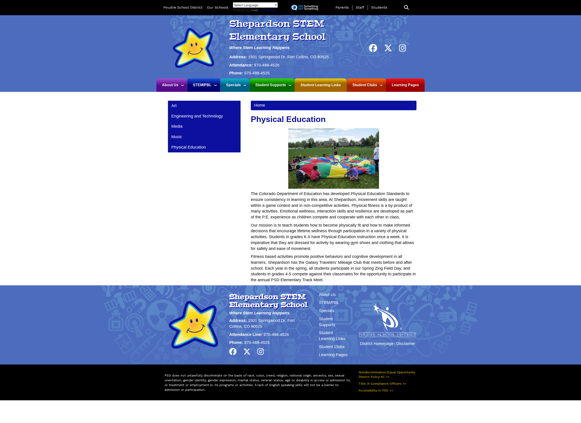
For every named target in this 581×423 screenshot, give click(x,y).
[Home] (193, 47)
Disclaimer (405, 343)
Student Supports (270, 85)
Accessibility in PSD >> (376, 390)
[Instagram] (402, 49)
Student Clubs (364, 85)
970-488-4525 (257, 73)
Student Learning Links (320, 85)
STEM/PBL (202, 85)
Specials (233, 85)
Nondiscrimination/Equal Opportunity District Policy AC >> (387, 374)
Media (176, 126)
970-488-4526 (266, 65)
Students (379, 7)
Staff (360, 7)
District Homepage (377, 343)
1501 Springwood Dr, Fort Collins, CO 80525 (288, 57)
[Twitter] (388, 49)
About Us (170, 85)
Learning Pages (405, 85)
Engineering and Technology (197, 116)
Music (176, 136)
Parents (342, 7)
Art (174, 105)
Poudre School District (182, 7)
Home (259, 105)
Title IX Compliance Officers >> (382, 383)
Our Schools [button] (217, 7)
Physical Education (188, 147)
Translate (267, 10)
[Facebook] (373, 49)
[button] (406, 7)
